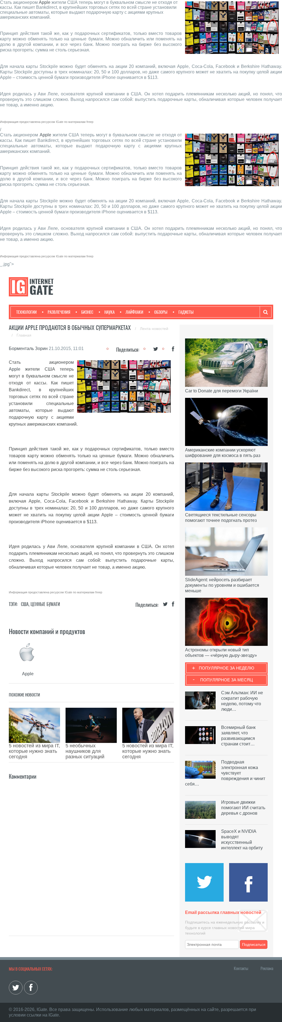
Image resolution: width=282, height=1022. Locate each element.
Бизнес (87, 312)
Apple (44, 2)
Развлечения (59, 312)
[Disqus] (91, 849)
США (25, 604)
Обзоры (160, 312)
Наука (109, 312)
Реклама (267, 968)
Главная (24, 335)
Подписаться (253, 944)
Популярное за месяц (226, 679)
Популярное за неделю (226, 668)
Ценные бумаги (45, 604)
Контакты (241, 968)
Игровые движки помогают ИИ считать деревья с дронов (243, 808)
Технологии (26, 312)
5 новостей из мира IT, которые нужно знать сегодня (34, 751)
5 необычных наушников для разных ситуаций (85, 751)
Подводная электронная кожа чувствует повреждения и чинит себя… (225, 773)
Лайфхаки (134, 312)
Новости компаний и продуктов (47, 631)
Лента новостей (154, 328)
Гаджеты (186, 312)
